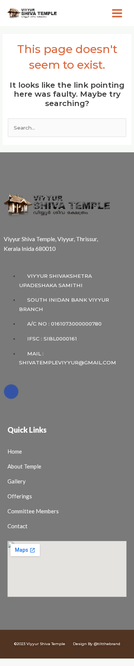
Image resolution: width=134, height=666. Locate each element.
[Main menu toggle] (117, 13)
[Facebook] (11, 391)
